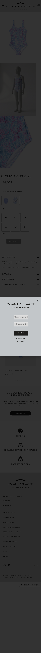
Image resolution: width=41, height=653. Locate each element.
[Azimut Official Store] (20, 306)
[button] (38, 300)
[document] (20, 326)
